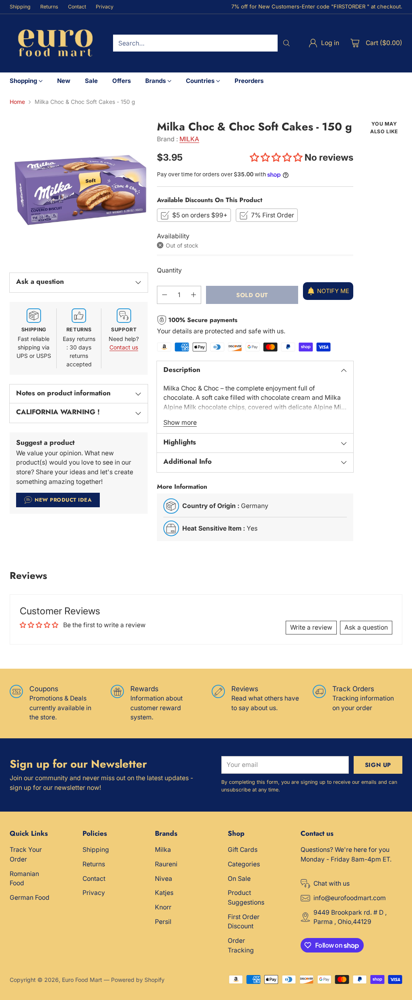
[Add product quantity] (193, 295)
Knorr (163, 907)
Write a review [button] (311, 627)
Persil (163, 922)
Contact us (123, 347)
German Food (29, 897)
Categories (244, 864)
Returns (93, 864)
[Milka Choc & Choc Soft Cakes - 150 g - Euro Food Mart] (79, 189)
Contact (93, 878)
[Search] (286, 43)
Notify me (333, 291)
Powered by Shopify (138, 979)
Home (17, 101)
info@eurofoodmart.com (349, 898)
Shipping (95, 849)
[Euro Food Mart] (55, 43)
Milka (163, 849)
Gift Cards (243, 849)
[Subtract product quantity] (164, 295)
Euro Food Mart (82, 979)
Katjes (164, 893)
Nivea (163, 878)
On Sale (239, 878)
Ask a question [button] (366, 627)
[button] (277, 157)
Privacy (93, 893)
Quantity (169, 270)
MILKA (189, 139)
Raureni (166, 864)
